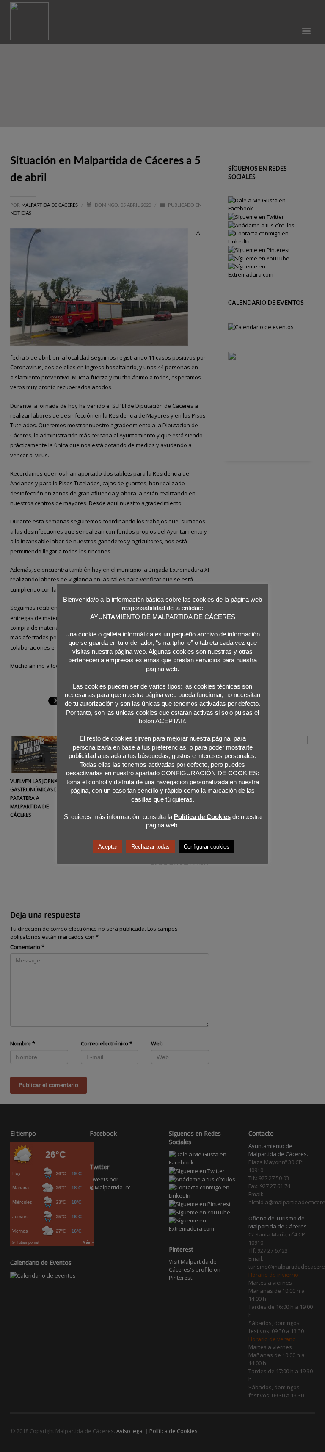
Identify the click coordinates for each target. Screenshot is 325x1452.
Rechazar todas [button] (150, 847)
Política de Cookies (202, 816)
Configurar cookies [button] (206, 847)
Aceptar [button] (107, 847)
